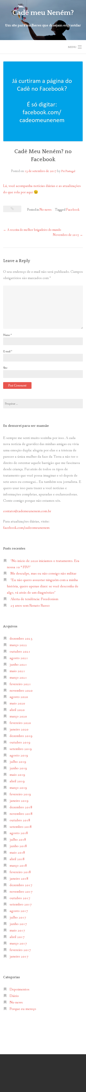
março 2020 (18, 716)
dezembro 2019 (21, 736)
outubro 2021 (20, 651)
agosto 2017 (19, 911)
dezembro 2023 (21, 638)
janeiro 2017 (19, 956)
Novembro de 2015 (68, 235)
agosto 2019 (19, 755)
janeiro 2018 (19, 878)
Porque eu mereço (23, 1009)
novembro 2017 (21, 891)
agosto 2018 (19, 833)
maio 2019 (17, 774)
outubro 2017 (20, 898)
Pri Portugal (68, 171)
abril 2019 (17, 781)
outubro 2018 (20, 820)
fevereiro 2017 (20, 950)
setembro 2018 (21, 826)
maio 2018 (17, 852)
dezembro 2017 (21, 885)
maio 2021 (17, 671)
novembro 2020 (21, 690)
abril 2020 (17, 710)
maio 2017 (17, 930)
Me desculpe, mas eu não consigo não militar (43, 573)
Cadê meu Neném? (43, 13)
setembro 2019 (21, 749)
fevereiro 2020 (20, 723)
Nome (7, 335)
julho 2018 (18, 839)
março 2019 (18, 787)
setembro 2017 (21, 904)
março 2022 (18, 645)
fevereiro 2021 (20, 684)
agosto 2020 (19, 697)
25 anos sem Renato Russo (30, 605)
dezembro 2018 (21, 807)
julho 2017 (18, 917)
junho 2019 (18, 768)
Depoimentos (19, 989)
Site (5, 368)
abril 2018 (17, 859)
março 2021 (18, 677)
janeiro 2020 (19, 729)
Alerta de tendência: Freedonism (34, 599)
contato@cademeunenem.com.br (27, 511)
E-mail (7, 351)
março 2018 (18, 865)
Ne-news (45, 210)
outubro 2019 (20, 742)
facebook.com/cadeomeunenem (26, 527)
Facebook (73, 210)
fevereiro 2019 (20, 794)
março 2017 (18, 943)
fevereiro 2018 (20, 872)
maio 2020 (17, 703)
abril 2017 (17, 937)
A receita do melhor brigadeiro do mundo (32, 230)
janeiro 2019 (19, 800)
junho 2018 (18, 846)
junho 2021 (18, 664)
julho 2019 (18, 761)
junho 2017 (18, 924)
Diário (14, 996)
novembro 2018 (21, 813)
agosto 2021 (19, 658)
